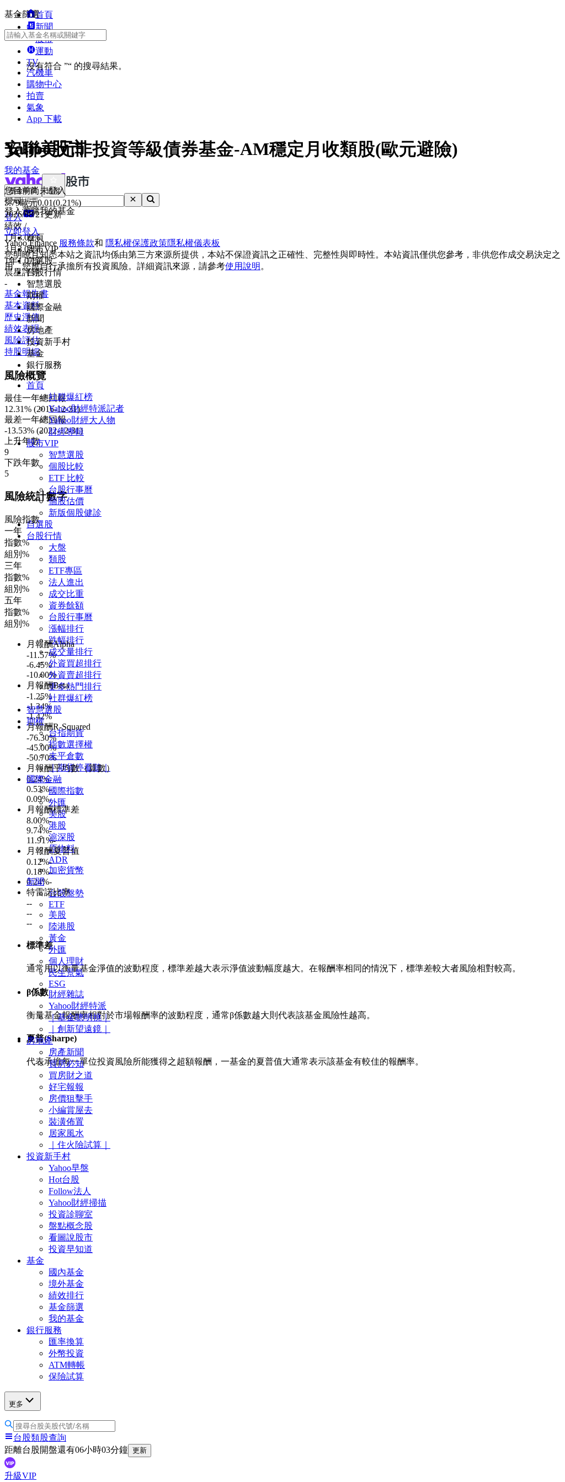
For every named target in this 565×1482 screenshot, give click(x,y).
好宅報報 (66, 1087)
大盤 (57, 547)
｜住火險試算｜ (79, 1144)
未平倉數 (66, 756)
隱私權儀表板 (193, 243)
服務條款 (76, 243)
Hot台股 (64, 1179)
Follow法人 (70, 1191)
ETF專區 (65, 570)
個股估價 (66, 501)
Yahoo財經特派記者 (86, 408)
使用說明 (242, 266)
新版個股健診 (75, 512)
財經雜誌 (66, 994)
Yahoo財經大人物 (82, 420)
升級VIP (20, 1475)
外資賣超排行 (75, 675)
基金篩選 (66, 1307)
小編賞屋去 (71, 1110)
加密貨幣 (66, 870)
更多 (16, 1404)
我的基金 (66, 1318)
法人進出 (66, 582)
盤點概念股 (71, 1225)
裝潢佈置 (66, 1121)
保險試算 (66, 1376)
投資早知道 (71, 1249)
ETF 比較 (66, 478)
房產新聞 (66, 1052)
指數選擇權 (71, 744)
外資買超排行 (75, 663)
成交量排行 (71, 651)
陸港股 (62, 926)
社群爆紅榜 (71, 397)
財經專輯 (66, 431)
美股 (57, 914)
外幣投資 (66, 1353)
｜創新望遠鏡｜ (79, 1029)
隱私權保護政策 (136, 243)
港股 (57, 825)
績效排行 (66, 1295)
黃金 (57, 938)
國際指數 (66, 790)
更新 (139, 1450)
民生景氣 (66, 972)
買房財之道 (71, 1075)
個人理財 (66, 961)
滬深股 (62, 837)
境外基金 (66, 1283)
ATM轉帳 (67, 1364)
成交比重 (66, 593)
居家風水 (66, 1133)
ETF (57, 904)
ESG (57, 983)
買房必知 (66, 1063)
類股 (57, 559)
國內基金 (66, 1272)
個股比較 (66, 466)
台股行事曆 (71, 489)
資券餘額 (66, 605)
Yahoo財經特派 (77, 1005)
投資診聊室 (71, 1214)
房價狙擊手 (71, 1098)
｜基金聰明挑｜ (79, 1017)
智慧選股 (66, 454)
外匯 (57, 802)
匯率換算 (66, 1341)
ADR (58, 859)
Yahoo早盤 (69, 1168)
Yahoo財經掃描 (77, 1202)
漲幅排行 (66, 628)
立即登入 (22, 231)
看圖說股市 (71, 1237)
